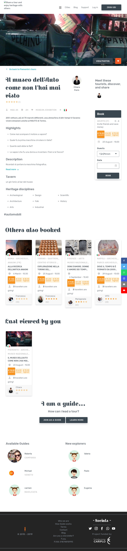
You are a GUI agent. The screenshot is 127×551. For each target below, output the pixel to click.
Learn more (77, 420)
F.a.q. (63, 539)
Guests (101, 148)
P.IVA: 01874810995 (63, 542)
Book (108, 175)
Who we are (63, 521)
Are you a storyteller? (63, 536)
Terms (63, 527)
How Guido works (63, 524)
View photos (103, 61)
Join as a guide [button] (52, 420)
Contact (63, 530)
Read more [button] (11, 169)
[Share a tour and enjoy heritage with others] (13, 5)
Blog (63, 533)
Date (99, 160)
